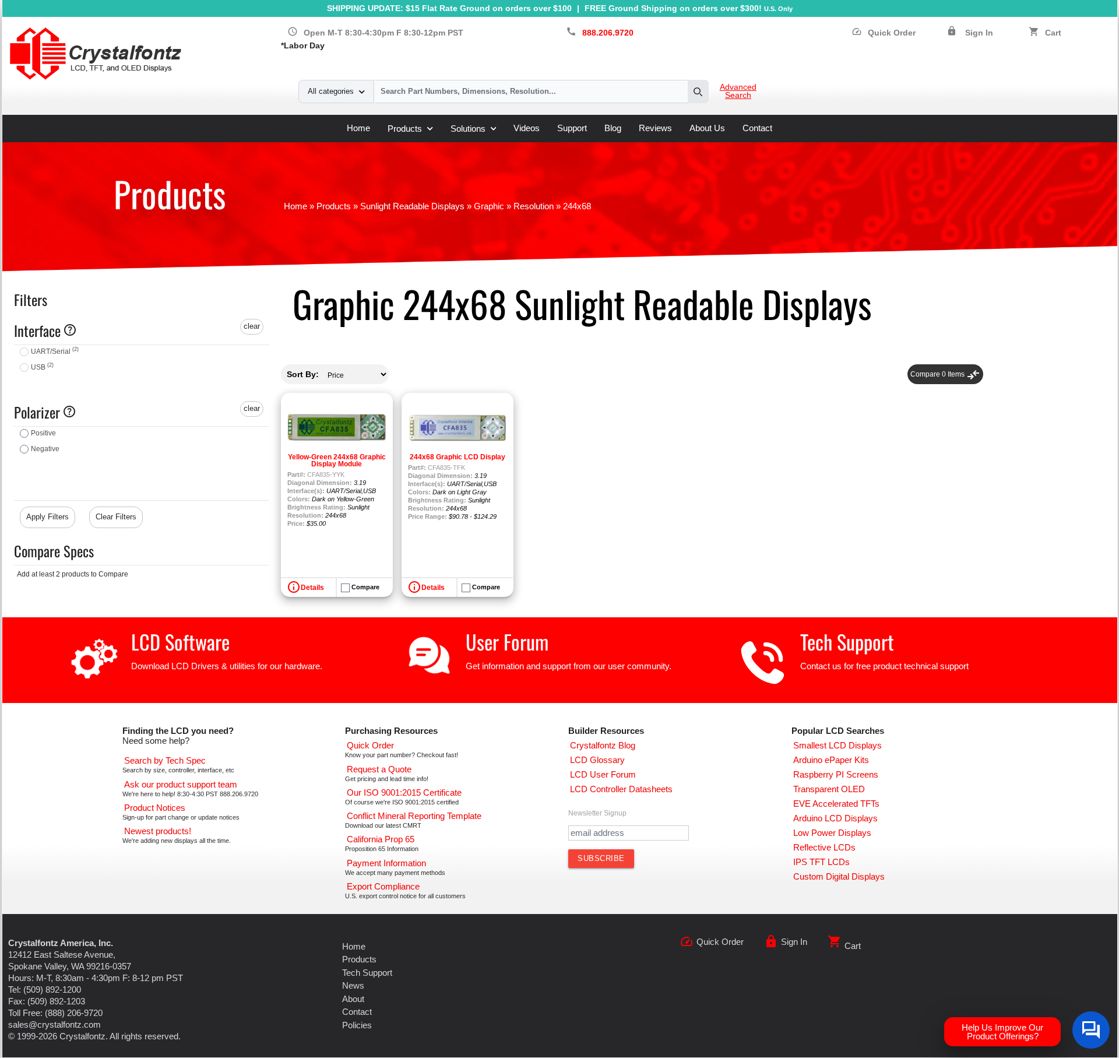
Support (572, 128)
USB (42, 367)
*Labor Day (303, 45)
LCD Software (180, 641)
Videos (526, 128)
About (353, 999)
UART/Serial (55, 351)
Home (358, 128)
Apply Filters (47, 516)
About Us (707, 128)
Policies (357, 1025)
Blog (612, 128)
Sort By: (303, 374)
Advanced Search (738, 91)
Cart (1053, 33)
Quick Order (883, 33)
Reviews (655, 128)
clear (252, 326)
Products (405, 128)
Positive (43, 433)
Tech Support (847, 641)
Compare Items (945, 374)
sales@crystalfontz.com (54, 1024)
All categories (331, 91)
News (353, 985)
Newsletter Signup (597, 813)
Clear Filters (116, 516)
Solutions (468, 128)
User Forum (507, 641)
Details (312, 587)
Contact (757, 128)
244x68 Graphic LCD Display (457, 457)
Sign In (979, 33)
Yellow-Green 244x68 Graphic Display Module (337, 461)
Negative (45, 449)
